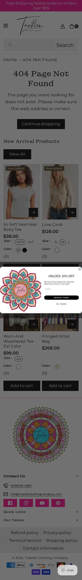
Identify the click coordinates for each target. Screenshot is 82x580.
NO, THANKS (61, 303)
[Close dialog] (79, 269)
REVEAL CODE (61, 297)
